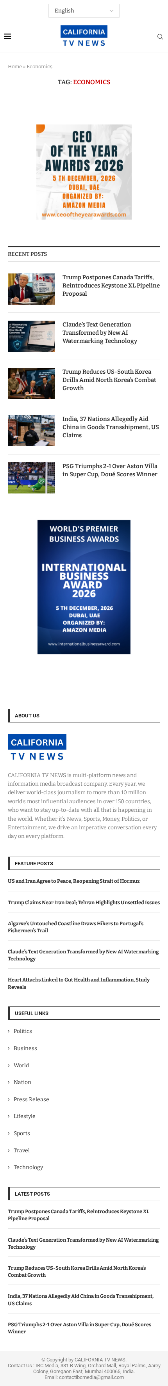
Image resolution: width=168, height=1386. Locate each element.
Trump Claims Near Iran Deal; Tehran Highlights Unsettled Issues (84, 902)
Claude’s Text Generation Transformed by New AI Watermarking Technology (100, 332)
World (21, 1065)
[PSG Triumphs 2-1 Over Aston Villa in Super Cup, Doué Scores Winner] (31, 477)
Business (25, 1048)
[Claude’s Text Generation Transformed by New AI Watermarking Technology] (31, 336)
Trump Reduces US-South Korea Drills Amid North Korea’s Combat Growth (109, 380)
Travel (22, 1150)
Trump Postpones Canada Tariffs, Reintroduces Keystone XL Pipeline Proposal (111, 285)
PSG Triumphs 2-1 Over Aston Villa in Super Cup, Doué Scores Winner (110, 470)
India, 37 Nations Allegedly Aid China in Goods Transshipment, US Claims (111, 427)
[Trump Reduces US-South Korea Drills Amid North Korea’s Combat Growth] (31, 383)
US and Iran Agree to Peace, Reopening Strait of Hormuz (74, 881)
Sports (22, 1133)
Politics (23, 1031)
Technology (28, 1167)
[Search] (160, 37)
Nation (22, 1082)
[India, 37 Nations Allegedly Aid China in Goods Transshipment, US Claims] (31, 430)
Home (15, 66)
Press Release (31, 1099)
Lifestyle (25, 1116)
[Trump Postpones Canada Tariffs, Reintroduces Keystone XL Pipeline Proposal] (31, 289)
